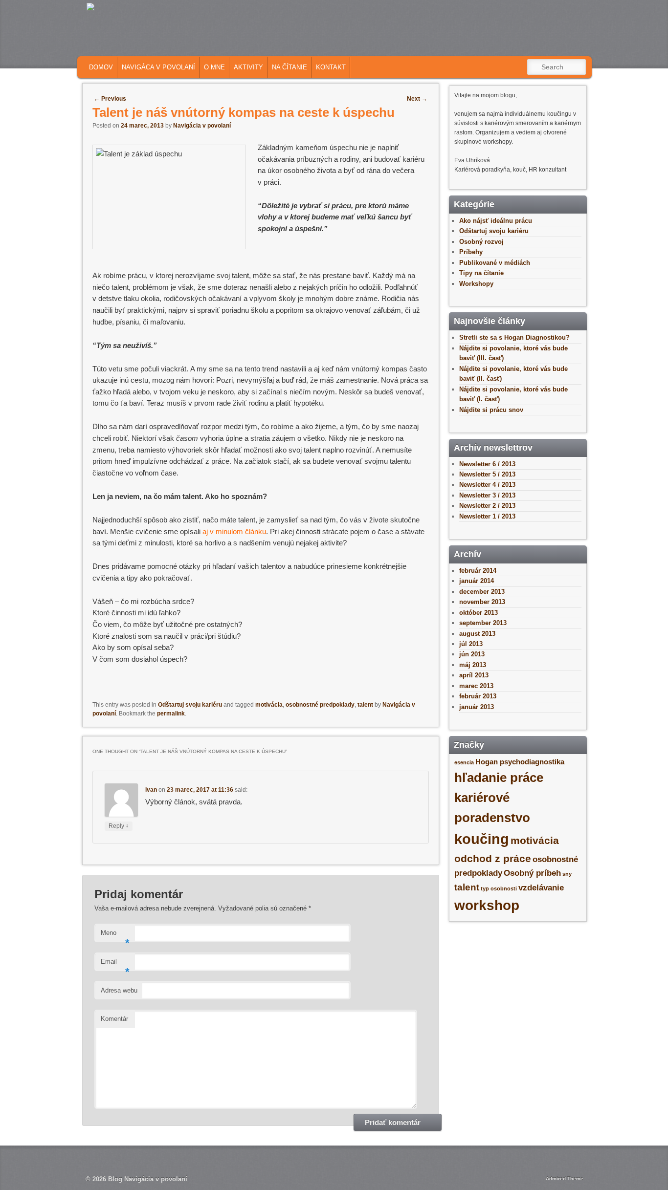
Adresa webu (119, 990)
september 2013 (483, 623)
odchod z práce (492, 858)
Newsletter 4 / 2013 (487, 484)
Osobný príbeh (532, 873)
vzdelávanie (541, 887)
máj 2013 (472, 665)
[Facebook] (528, 47)
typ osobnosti (499, 888)
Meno (115, 935)
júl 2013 (471, 644)
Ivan (151, 789)
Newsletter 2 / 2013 (487, 505)
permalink (171, 713)
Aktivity (248, 67)
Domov (101, 67)
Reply (119, 825)
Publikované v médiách (494, 262)
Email (115, 964)
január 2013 (476, 707)
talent (365, 704)
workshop (486, 905)
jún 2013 (472, 654)
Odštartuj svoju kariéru (190, 704)
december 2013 (482, 591)
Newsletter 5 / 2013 (487, 474)
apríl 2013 (474, 675)
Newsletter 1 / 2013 (487, 516)
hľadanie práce (498, 777)
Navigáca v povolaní (158, 67)
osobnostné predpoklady (320, 704)
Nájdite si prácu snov (491, 409)
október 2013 (478, 612)
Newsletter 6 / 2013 (487, 464)
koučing (481, 839)
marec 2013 (476, 686)
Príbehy (471, 252)
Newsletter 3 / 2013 (487, 495)
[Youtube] (574, 47)
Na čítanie (289, 67)
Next (417, 98)
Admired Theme (564, 1178)
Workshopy (476, 283)
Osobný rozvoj (481, 241)
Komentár (114, 1018)
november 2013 (482, 602)
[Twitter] (543, 47)
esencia (464, 762)
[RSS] (513, 47)
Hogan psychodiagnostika (519, 762)
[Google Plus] (559, 47)
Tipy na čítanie (481, 273)
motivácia (269, 704)
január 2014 (476, 580)
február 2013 (477, 696)
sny (567, 874)
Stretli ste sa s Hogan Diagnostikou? (514, 337)
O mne (214, 67)
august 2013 (477, 633)
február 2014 (477, 570)
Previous (110, 98)
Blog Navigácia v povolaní (147, 1179)
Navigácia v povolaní (202, 125)
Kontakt (331, 67)
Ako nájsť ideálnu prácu (495, 220)
